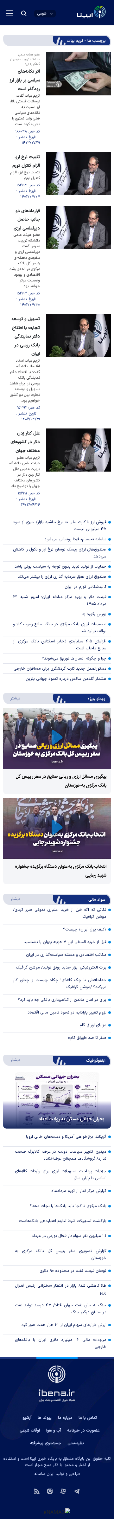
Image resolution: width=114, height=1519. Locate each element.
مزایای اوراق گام (92, 1025)
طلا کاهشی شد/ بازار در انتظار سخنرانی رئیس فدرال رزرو (60, 1289)
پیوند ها (45, 1418)
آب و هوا (53, 1430)
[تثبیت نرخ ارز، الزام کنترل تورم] (78, 176)
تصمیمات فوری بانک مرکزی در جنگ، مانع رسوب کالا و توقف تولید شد (59, 627)
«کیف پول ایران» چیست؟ (84, 929)
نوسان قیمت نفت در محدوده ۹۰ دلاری (73, 1271)
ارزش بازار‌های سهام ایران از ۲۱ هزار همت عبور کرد (64, 1325)
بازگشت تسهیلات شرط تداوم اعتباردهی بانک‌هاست (62, 1221)
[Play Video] (57, 738)
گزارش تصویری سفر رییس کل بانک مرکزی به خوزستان (60, 1254)
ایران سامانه (44, 1474)
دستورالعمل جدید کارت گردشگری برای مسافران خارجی (60, 669)
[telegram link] (77, 1490)
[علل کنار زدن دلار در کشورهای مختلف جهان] (78, 468)
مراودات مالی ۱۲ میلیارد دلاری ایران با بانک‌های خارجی (60, 1343)
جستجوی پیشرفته (45, 1443)
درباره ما (65, 1418)
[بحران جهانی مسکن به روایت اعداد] (57, 1100)
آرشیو (26, 1418)
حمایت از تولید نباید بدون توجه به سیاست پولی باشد (60, 566)
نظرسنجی (75, 1443)
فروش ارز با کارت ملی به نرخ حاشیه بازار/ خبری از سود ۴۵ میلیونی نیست (59, 525)
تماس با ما (88, 1418)
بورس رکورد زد (94, 614)
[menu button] (9, 13)
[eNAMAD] (57, 1512)
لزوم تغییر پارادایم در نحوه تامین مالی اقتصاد (67, 1012)
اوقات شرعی (30, 1430)
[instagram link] (50, 1490)
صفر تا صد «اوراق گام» (87, 1038)
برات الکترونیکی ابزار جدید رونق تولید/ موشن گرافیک (61, 967)
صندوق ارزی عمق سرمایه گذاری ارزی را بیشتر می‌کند (62, 577)
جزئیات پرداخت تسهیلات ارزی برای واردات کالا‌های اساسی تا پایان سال (60, 1174)
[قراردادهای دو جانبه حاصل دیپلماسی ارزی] (78, 257)
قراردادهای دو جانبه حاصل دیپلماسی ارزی (27, 220)
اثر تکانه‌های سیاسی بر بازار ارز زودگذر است (25, 80)
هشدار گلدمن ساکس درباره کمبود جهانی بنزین (66, 679)
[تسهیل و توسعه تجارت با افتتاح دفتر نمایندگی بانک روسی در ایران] (78, 368)
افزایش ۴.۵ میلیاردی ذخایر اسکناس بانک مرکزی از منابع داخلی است (59, 645)
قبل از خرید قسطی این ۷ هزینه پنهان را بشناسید (65, 942)
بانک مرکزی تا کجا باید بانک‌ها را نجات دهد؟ (68, 1206)
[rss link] (37, 1490)
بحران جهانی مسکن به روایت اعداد (71, 1119)
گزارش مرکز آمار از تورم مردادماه (78, 1191)
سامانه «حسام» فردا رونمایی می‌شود (75, 539)
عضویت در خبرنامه (83, 1430)
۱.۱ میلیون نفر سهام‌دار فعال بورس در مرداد (69, 1236)
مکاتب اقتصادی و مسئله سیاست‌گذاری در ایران (66, 955)
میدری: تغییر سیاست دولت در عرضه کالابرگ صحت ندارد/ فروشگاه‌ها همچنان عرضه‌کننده (60, 1155)
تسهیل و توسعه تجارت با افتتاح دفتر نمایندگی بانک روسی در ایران (25, 336)
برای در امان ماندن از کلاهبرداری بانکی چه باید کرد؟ (62, 1000)
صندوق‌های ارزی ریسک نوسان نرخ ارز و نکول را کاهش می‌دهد (59, 553)
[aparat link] (63, 1490)
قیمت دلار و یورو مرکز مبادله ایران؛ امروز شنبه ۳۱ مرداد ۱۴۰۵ (59, 600)
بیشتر (12, 698)
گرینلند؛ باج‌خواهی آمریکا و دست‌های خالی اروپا (66, 1137)
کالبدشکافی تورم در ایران (85, 587)
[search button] (23, 13)
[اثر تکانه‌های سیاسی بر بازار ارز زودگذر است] (78, 99)
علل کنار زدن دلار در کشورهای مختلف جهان (25, 442)
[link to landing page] (76, 13)
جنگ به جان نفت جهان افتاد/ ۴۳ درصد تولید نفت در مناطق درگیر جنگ (60, 1309)
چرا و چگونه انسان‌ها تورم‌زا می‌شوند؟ (74, 658)
